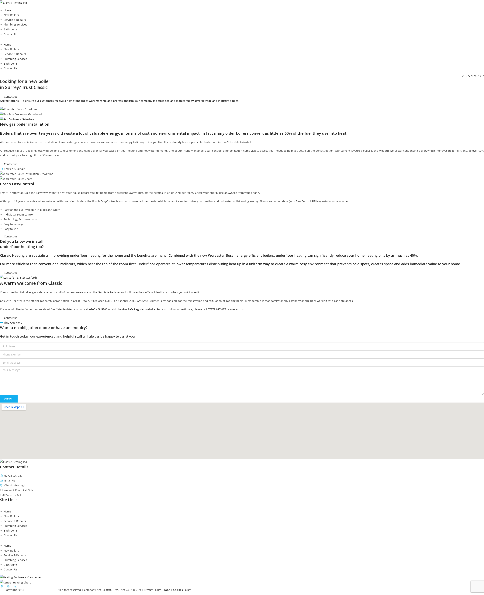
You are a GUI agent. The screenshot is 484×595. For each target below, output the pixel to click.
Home (7, 10)
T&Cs (167, 590)
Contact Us (10, 34)
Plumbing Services (15, 24)
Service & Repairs (15, 20)
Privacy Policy (152, 590)
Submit (9, 398)
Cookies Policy (182, 590)
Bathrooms (11, 29)
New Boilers (11, 15)
